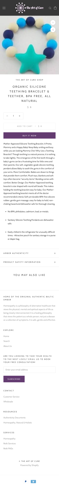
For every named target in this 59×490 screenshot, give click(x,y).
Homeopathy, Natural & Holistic (17, 422)
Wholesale (8, 401)
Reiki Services (9, 443)
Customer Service (11, 396)
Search (6, 341)
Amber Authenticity (16, 253)
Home (6, 336)
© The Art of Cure (29, 461)
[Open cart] (55, 7)
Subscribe (14, 379)
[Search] (50, 8)
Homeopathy (9, 438)
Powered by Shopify (29, 465)
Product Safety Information (22, 262)
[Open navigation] (4, 8)
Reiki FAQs (8, 448)
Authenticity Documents (14, 417)
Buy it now (30, 135)
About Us (7, 346)
